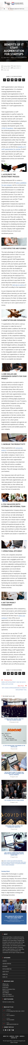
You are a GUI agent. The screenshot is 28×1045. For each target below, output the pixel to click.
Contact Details (6, 985)
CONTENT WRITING (7, 963)
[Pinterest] (11, 1030)
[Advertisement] (14, 26)
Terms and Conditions (7, 994)
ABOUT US (5, 1036)
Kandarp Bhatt (6, 66)
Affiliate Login (5, 984)
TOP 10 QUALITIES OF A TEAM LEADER (14, 800)
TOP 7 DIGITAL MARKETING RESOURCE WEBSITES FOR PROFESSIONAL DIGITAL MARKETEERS (14, 854)
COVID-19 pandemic (7, 128)
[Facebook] (5, 1030)
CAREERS (22, 1036)
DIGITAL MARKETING (7, 969)
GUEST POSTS (16, 66)
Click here (5, 1002)
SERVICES (11, 1036)
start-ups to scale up (18, 285)
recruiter (15, 860)
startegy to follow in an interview (18, 863)
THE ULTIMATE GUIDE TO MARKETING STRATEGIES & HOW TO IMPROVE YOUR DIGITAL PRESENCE (14, 773)
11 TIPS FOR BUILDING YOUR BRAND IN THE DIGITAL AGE (14, 746)
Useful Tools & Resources (8, 996)
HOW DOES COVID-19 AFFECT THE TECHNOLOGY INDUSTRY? (14, 826)
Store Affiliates (6, 992)
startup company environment (7, 864)
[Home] (1, 57)
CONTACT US (14, 1037)
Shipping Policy (6, 991)
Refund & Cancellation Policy (9, 989)
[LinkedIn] (9, 1030)
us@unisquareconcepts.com (12, 1024)
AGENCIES (5, 961)
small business (7, 863)
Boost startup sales (8, 860)
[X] (3, 1030)
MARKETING (5, 974)
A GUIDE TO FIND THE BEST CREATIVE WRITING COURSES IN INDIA (14, 719)
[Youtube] (13, 1030)
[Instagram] (7, 1030)
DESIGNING (5, 966)
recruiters (20, 860)
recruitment (18, 862)
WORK (16, 1036)
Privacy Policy (5, 987)
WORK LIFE (5, 977)
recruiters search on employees (8, 862)
